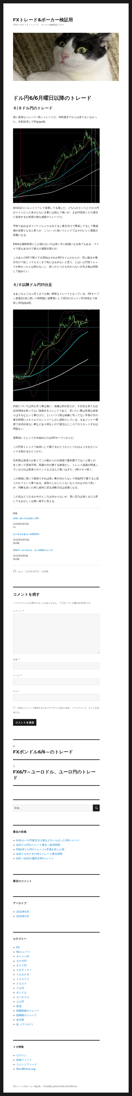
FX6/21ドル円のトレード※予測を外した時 (40, 849)
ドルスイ (21, 983)
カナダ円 (21, 960)
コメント (18, 611)
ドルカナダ (22, 974)
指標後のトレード (26, 1015)
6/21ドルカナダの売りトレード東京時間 (39, 853)
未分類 (45, 571)
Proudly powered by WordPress (60, 1086)
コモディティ (24, 970)
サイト (16, 691)
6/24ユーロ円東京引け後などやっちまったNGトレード (48, 840)
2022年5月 (22, 916)
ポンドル (21, 992)
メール (17, 675)
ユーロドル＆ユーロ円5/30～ (27, 534)
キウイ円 (21, 965)
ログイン (21, 1055)
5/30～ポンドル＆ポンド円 (25, 518)
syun (20, 571)
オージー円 (22, 956)
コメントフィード (26, 1064)
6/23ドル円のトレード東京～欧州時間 (38, 844)
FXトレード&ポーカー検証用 (43, 19)
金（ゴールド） (25, 1024)
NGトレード (23, 951)
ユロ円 (20, 1001)
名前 (16, 659)
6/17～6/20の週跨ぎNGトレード (35, 858)
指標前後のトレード (27, 1010)
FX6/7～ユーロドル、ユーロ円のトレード (33, 550)
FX (18, 947)
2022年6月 (22, 911)
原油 (18, 1006)
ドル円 (20, 988)
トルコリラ (22, 979)
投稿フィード (24, 1059)
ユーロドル (22, 997)
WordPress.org (26, 1068)
